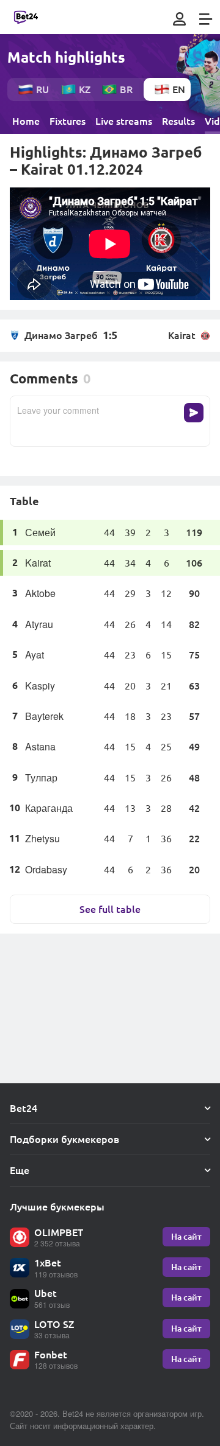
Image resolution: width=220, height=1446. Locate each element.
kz (84, 89)
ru (42, 89)
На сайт (186, 1236)
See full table (110, 909)
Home (26, 121)
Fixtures (68, 121)
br (126, 89)
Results (178, 121)
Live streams (123, 121)
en (178, 89)
